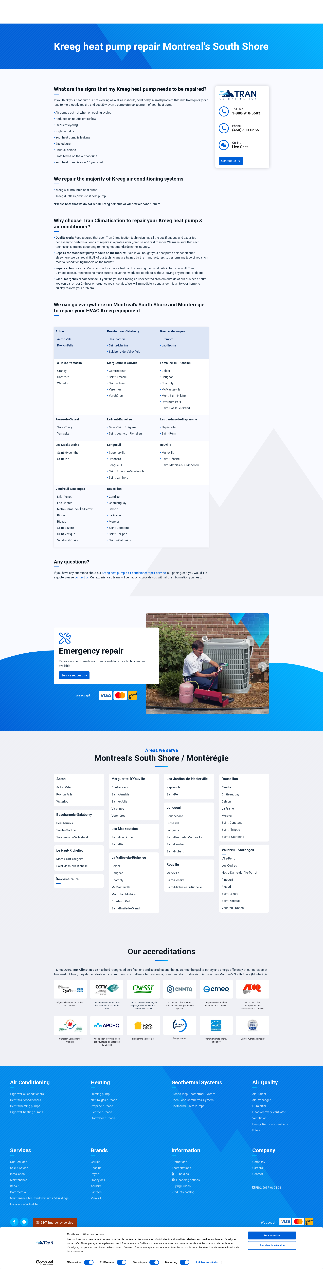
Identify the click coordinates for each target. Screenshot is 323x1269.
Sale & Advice (19, 1168)
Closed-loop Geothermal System (193, 1094)
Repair (14, 1186)
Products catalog (183, 1192)
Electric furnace (101, 1112)
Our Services (18, 1162)
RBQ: (268, 1187)
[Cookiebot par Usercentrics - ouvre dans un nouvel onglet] (44, 1262)
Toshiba (96, 1168)
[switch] (121, 1262)
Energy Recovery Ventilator (270, 1124)
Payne (95, 1174)
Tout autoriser (272, 1235)
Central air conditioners (25, 1100)
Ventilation (259, 1118)
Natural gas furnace (104, 1100)
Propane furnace (102, 1106)
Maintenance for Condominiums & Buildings (39, 1198)
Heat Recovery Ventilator (268, 1112)
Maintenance (18, 1180)
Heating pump (100, 1094)
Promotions (179, 1162)
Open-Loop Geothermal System (193, 1100)
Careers (257, 1168)
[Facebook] (14, 1222)
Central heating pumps (25, 1106)
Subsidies (182, 1174)
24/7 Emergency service (56, 1222)
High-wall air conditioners (27, 1094)
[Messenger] (24, 1222)
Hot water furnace (103, 1118)
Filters (256, 1130)
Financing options (188, 1180)
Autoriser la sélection (272, 1245)
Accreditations (181, 1168)
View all (96, 1198)
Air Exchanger (261, 1100)
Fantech (96, 1192)
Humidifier (259, 1106)
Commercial (18, 1192)
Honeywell (98, 1180)
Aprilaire (96, 1186)
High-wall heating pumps (26, 1112)
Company (258, 1162)
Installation (17, 1174)
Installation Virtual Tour (25, 1204)
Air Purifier (259, 1094)
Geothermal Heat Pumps (188, 1106)
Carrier (95, 1162)
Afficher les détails (206, 1262)
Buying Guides (181, 1186)
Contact (257, 1174)
